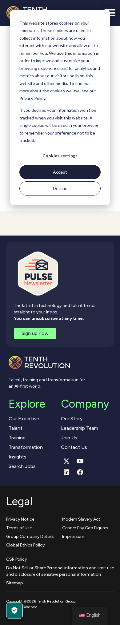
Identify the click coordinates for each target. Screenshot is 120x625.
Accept (60, 172)
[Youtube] (80, 461)
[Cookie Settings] (14, 610)
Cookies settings (60, 155)
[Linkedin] (66, 472)
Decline (60, 188)
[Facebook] (80, 472)
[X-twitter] (66, 461)
